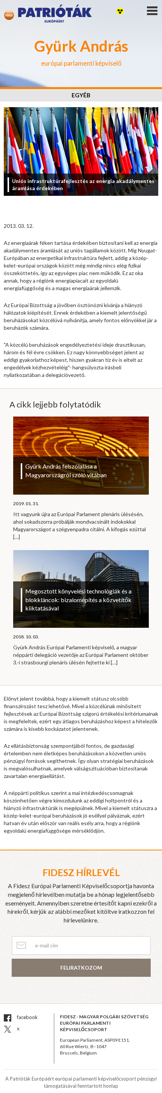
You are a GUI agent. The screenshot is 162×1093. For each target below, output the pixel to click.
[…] (16, 536)
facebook (27, 1017)
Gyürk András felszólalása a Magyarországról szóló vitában (66, 470)
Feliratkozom (81, 967)
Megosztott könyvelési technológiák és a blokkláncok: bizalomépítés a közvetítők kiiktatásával (78, 599)
